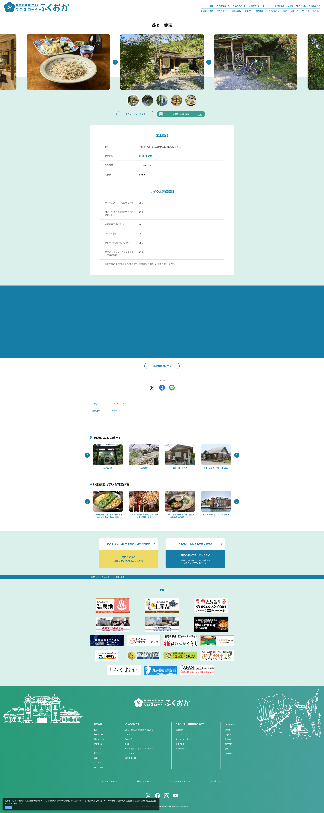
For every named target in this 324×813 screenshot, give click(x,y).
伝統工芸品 (236, 11)
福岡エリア (116, 403)
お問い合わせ (181, 748)
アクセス (97, 762)
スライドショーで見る (135, 114)
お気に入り (98, 767)
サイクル (248, 11)
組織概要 (179, 729)
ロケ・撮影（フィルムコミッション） (140, 748)
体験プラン (98, 744)
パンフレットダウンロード (179, 781)
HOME (92, 577)
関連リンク (180, 744)
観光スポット (99, 739)
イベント (97, 748)
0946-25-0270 (145, 155)
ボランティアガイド (183, 739)
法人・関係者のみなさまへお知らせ (139, 729)
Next (208, 62)
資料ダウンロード (132, 758)
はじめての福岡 (207, 11)
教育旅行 (128, 739)
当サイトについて (183, 734)
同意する (8, 807)
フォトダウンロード (133, 753)
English (228, 734)
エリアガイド (222, 11)
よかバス (294, 11)
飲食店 (114, 410)
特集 (96, 729)
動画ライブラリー (144, 781)
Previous (115, 62)
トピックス (129, 734)
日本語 (227, 729)
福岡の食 (97, 753)
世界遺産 (259, 11)
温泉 (285, 11)
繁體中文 (228, 744)
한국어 (227, 748)
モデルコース (99, 734)
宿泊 (96, 758)
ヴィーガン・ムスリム (311, 11)
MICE (127, 744)
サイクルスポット (105, 577)
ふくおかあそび (273, 11)
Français (228, 753)
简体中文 (228, 739)
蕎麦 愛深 (120, 577)
